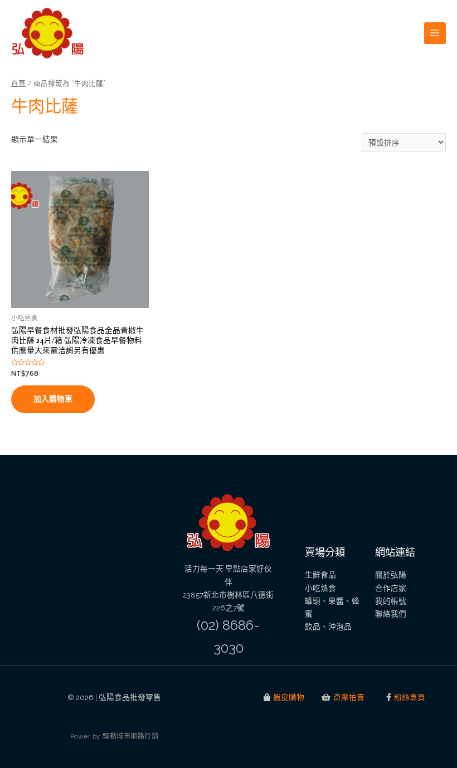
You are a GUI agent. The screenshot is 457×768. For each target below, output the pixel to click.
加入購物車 (52, 398)
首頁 (18, 83)
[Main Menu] (435, 33)
